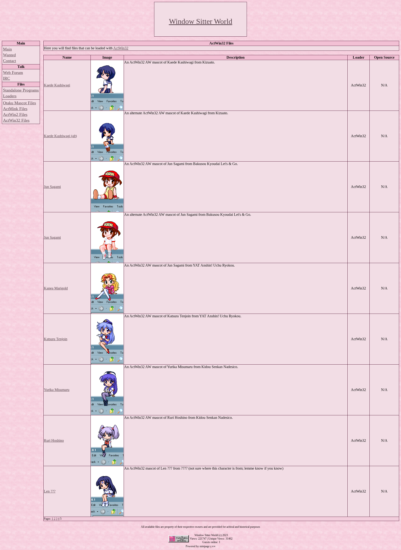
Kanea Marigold (56, 288)
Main (7, 49)
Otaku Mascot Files (19, 103)
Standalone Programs (21, 90)
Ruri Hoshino (54, 440)
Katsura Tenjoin (55, 339)
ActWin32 (120, 48)
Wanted (9, 55)
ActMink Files (15, 108)
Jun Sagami (52, 187)
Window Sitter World (200, 21)
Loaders (9, 96)
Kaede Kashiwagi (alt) (60, 136)
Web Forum (13, 72)
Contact (9, 60)
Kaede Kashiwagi (57, 85)
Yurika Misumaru (56, 390)
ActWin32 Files (16, 120)
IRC (6, 78)
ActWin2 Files (15, 114)
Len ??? (49, 491)
